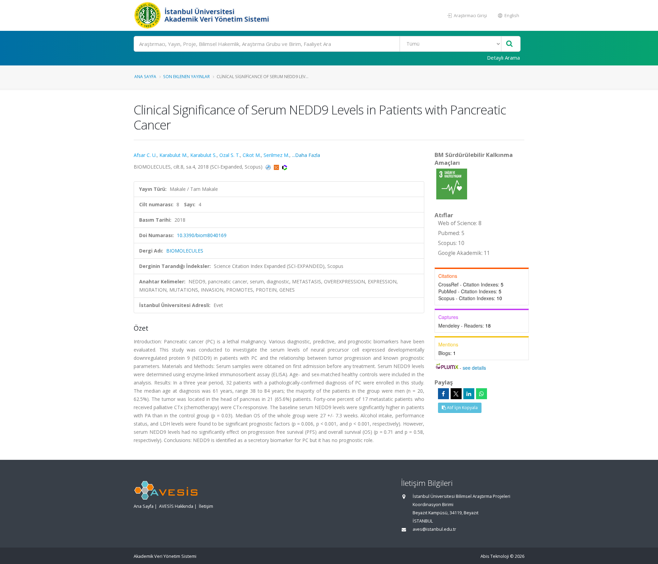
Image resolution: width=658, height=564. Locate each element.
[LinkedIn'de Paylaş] (468, 393)
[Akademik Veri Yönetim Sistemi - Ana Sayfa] (148, 15)
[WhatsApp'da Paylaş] (481, 393)
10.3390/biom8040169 (202, 235)
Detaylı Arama (503, 57)
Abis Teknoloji (494, 556)
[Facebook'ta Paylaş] (443, 393)
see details (474, 367)
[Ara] (509, 44)
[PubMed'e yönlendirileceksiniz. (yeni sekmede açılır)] (269, 166)
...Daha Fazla (306, 155)
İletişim (206, 506)
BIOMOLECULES (184, 250)
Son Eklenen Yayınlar (186, 76)
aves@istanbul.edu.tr (434, 529)
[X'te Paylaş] (456, 393)
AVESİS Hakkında (176, 506)
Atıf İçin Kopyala (462, 407)
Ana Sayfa (145, 76)
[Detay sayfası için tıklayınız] (452, 183)
